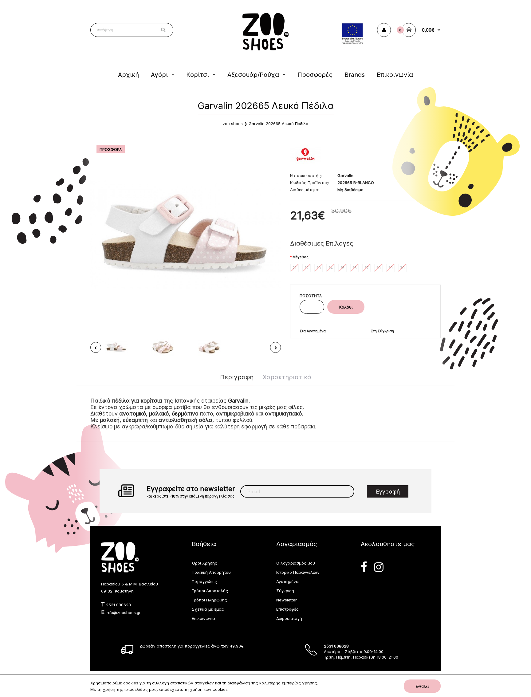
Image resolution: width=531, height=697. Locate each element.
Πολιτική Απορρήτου (211, 572)
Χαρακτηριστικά (287, 377)
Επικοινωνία (203, 618)
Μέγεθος (301, 257)
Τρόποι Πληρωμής (209, 599)
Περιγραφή (237, 377)
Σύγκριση (285, 590)
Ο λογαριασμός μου (295, 563)
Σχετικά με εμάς (208, 609)
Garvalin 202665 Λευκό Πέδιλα (279, 123)
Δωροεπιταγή (289, 618)
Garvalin (345, 175)
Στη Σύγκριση (382, 331)
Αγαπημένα (287, 581)
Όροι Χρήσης (204, 563)
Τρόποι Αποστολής (210, 590)
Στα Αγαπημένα (313, 331)
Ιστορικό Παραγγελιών (298, 572)
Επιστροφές (287, 609)
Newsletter (286, 599)
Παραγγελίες (204, 581)
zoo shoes (233, 123)
